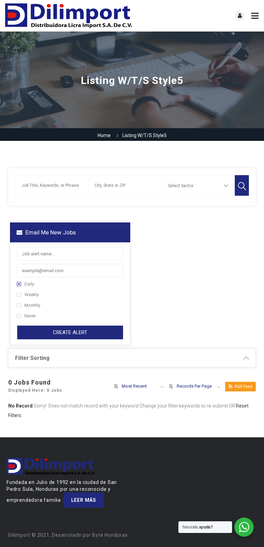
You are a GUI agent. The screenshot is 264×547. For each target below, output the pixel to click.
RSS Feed (243, 386)
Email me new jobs (50, 232)
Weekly (31, 294)
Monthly (32, 305)
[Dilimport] (68, 15)
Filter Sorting (32, 358)
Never (30, 315)
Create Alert (70, 332)
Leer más (83, 500)
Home (104, 135)
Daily (29, 284)
